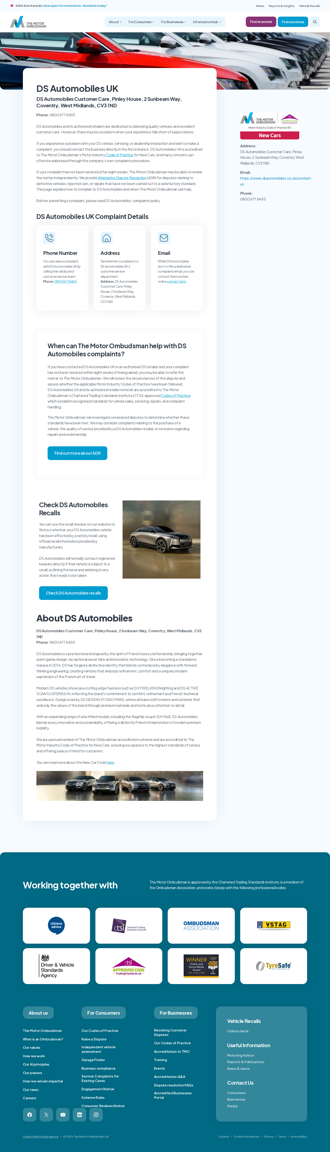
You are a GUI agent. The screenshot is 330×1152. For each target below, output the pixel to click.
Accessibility (298, 1136)
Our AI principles (36, 1064)
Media (232, 1106)
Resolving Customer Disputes (170, 1032)
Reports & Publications (245, 1061)
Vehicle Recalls (309, 6)
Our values (31, 1047)
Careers (29, 1098)
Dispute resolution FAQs (173, 1085)
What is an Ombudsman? (43, 1039)
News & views (238, 1068)
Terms (282, 1136)
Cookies (223, 1136)
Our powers (32, 1073)
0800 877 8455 (65, 281)
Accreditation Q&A (169, 1076)
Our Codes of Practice (99, 1030)
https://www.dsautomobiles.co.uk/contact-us (276, 181)
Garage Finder (93, 1059)
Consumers (236, 1092)
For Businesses (172, 22)
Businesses (236, 1099)
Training (160, 1059)
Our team (31, 1089)
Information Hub (206, 22)
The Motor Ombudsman (42, 1030)
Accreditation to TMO (172, 1051)
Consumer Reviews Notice (102, 1106)
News (260, 6)
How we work (34, 1056)
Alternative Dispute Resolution (122, 177)
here (110, 762)
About (114, 22)
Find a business (293, 22)
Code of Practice (119, 154)
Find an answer (261, 22)
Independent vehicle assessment (98, 1049)
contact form (176, 281)
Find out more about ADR (77, 453)
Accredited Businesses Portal (173, 1095)
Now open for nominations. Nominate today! (75, 5)
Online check (238, 1031)
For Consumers (140, 22)
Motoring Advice (240, 1055)
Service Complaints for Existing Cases (100, 1078)
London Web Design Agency (41, 1136)
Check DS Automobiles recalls (73, 592)
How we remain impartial (43, 1081)
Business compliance (98, 1068)
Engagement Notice (97, 1089)
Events (159, 1068)
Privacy (268, 1136)
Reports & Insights (282, 6)
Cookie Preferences (247, 1136)
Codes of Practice (175, 395)
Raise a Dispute (93, 1039)
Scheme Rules (92, 1097)
